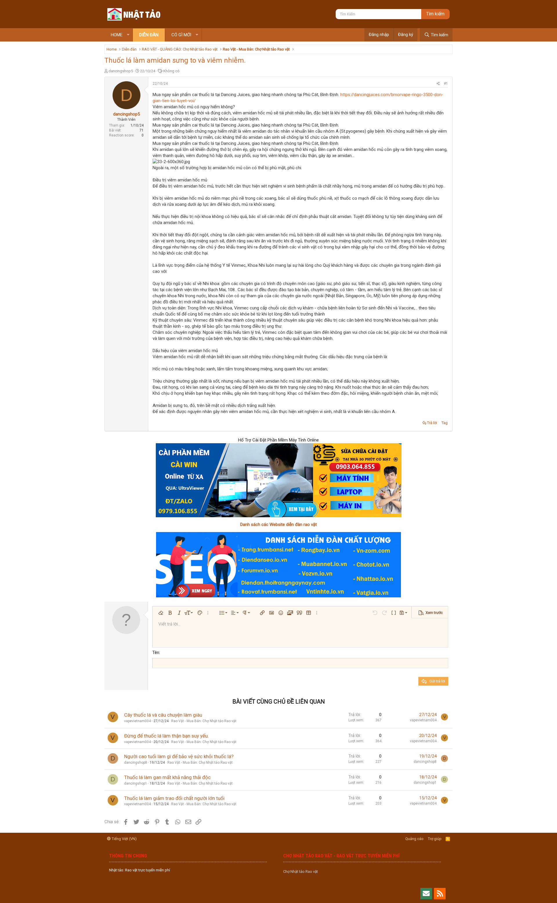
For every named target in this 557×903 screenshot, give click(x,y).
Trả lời (432, 423)
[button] (128, 35)
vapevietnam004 (137, 721)
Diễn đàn (148, 34)
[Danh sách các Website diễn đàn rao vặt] (278, 564)
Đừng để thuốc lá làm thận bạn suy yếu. (166, 736)
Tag (445, 423)
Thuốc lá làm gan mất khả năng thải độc (167, 777)
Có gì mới (181, 34)
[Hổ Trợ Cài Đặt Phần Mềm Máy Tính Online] (278, 480)
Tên (155, 652)
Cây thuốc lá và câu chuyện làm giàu (163, 715)
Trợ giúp (435, 839)
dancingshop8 (135, 762)
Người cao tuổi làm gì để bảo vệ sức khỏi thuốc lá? (179, 756)
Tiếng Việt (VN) (124, 839)
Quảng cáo (414, 839)
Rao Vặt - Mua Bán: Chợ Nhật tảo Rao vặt (203, 721)
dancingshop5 (120, 71)
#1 (446, 84)
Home (116, 34)
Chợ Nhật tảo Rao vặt (300, 871)
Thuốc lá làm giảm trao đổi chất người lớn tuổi (174, 798)
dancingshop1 (135, 783)
